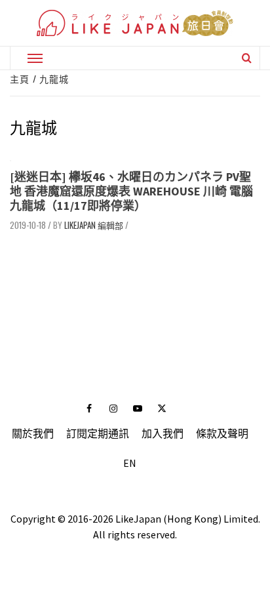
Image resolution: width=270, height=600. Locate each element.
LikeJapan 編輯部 (93, 224)
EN (129, 463)
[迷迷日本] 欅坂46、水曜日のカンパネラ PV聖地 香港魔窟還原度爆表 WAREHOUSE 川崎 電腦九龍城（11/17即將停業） (131, 190)
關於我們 (33, 433)
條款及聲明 (222, 433)
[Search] (247, 58)
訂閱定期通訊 (97, 433)
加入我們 (162, 433)
